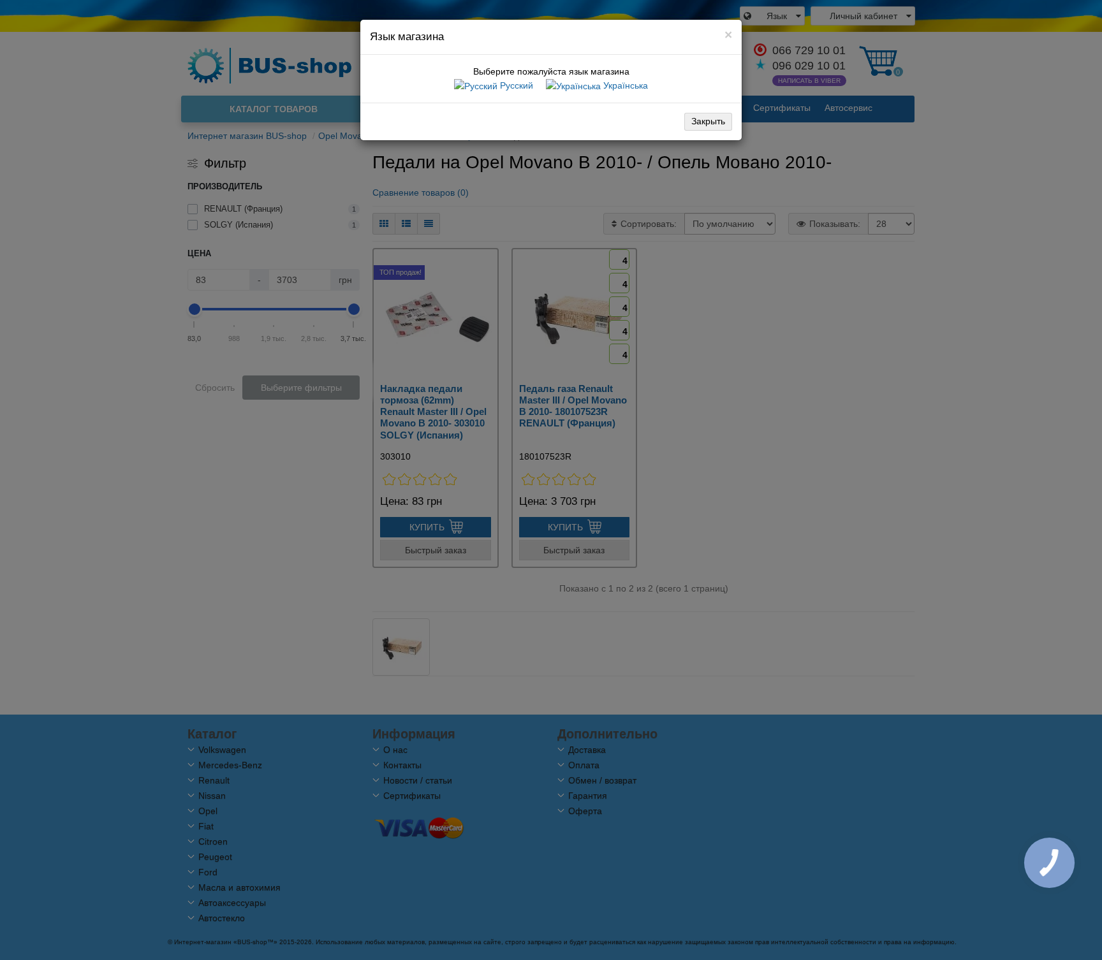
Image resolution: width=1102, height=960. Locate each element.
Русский (515, 85)
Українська (624, 85)
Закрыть (708, 121)
